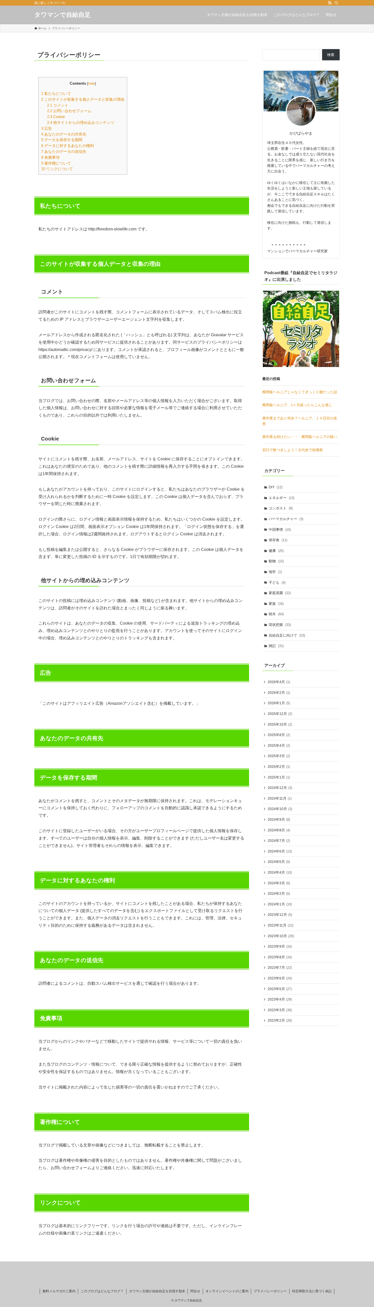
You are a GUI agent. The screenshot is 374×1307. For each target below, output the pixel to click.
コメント (57, 105)
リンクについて (57, 169)
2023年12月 (280, 915)
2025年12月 (280, 714)
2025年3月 (279, 756)
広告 (46, 128)
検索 (330, 55)
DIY (275, 487)
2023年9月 (280, 946)
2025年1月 (279, 777)
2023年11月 (280, 925)
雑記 (276, 646)
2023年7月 (280, 967)
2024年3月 (279, 883)
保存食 (278, 540)
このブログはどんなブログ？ (102, 1291)
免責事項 (50, 157)
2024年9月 (279, 819)
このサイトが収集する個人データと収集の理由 (82, 99)
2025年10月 (280, 724)
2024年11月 (280, 798)
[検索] (336, 3)
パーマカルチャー (286, 519)
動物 (276, 561)
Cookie (56, 116)
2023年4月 (280, 999)
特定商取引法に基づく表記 (312, 1291)
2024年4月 (280, 872)
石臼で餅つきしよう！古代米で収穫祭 (292, 450)
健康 (276, 551)
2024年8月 (279, 830)
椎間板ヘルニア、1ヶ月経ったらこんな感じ (297, 405)
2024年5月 (279, 862)
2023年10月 (281, 936)
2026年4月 (279, 682)
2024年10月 (280, 809)
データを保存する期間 (61, 140)
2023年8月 (280, 957)
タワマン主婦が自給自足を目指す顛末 (157, 1291)
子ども (277, 582)
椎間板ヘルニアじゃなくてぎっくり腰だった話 (299, 392)
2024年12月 (280, 788)
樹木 (276, 614)
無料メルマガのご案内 (59, 1291)
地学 (275, 572)
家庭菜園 (280, 593)
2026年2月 (279, 693)
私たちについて (56, 93)
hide (91, 83)
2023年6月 (280, 978)
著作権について (56, 163)
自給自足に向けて (287, 635)
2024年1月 (280, 904)
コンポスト (281, 508)
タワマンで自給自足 (62, 15)
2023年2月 (280, 1020)
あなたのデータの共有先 (63, 134)
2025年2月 (279, 767)
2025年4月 (279, 745)
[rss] (329, 3)
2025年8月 (279, 735)
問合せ (195, 1291)
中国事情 (280, 529)
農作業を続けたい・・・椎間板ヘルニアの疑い (299, 437)
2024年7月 (279, 841)
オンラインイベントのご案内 (227, 1291)
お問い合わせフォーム (69, 111)
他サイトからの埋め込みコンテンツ (80, 122)
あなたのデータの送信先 (63, 151)
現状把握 (280, 625)
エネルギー (281, 498)
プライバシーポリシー (270, 1291)
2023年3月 (280, 1010)
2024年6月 (280, 851)
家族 (276, 603)
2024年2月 (279, 893)
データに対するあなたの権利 (67, 145)
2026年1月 (279, 703)
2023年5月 (280, 989)
